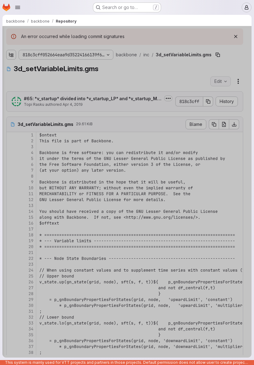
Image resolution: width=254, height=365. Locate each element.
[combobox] (50, 47)
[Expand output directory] (11, 304)
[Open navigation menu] (18, 7)
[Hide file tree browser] (11, 35)
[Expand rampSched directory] (16, 56)
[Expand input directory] (11, 294)
